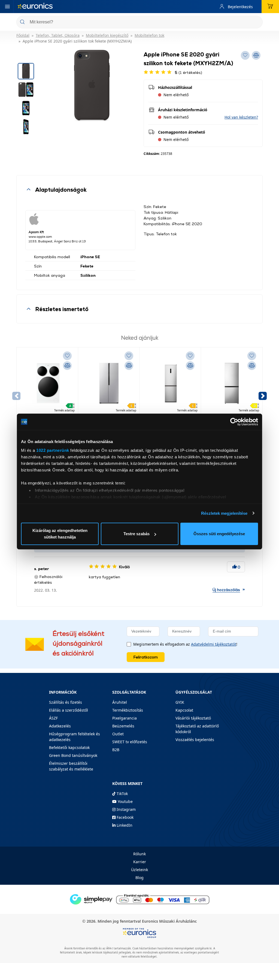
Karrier (139, 861)
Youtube (125, 801)
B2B (115, 749)
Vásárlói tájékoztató (193, 718)
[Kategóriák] (7, 6)
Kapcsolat (184, 710)
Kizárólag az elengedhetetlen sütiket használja (59, 533)
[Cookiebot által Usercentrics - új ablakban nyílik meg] (234, 422)
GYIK (179, 702)
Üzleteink (139, 869)
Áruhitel (119, 702)
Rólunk (139, 853)
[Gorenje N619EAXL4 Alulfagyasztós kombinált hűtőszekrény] (170, 383)
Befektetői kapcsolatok (69, 747)
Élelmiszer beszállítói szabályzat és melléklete (71, 766)
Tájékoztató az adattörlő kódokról (197, 728)
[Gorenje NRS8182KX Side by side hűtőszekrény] (108, 383)
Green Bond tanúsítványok (73, 755)
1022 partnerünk (52, 450)
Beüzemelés (123, 726)
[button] (241, 117)
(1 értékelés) (188, 72)
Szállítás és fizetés (65, 702)
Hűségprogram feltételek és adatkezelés (74, 736)
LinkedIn (124, 825)
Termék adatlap (64, 410)
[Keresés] (256, 22)
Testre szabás (136, 533)
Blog (139, 877)
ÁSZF (53, 718)
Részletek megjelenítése (224, 513)
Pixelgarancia (124, 718)
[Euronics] (35, 6)
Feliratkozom (146, 657)
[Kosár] (270, 6)
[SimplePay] (139, 898)
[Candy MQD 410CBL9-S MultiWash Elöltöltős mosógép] (47, 383)
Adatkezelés (60, 726)
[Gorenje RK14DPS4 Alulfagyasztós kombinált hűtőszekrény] (231, 383)
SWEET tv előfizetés (129, 741)
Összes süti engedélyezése (219, 533)
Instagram (126, 809)
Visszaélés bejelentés (194, 739)
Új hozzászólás (226, 589)
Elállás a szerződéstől (68, 710)
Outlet (118, 733)
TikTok (122, 793)
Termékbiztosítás (127, 710)
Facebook (125, 817)
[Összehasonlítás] (67, 365)
